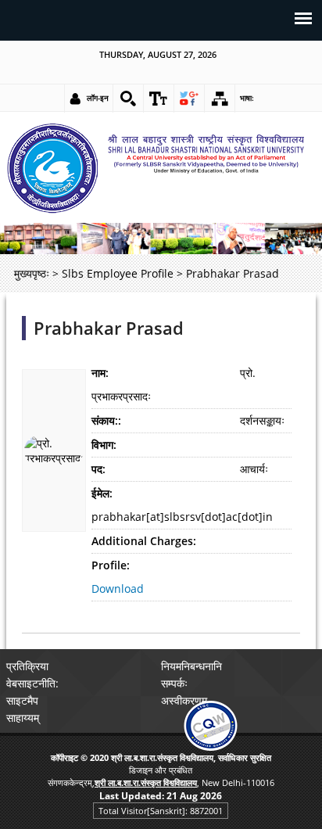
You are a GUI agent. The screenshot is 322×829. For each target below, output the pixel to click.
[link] (128, 98)
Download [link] (117, 588)
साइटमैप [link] (22, 700)
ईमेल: (102, 493)
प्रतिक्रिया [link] (27, 666)
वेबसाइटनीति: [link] (32, 683)
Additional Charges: (143, 540)
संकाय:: (106, 420)
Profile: (110, 565)
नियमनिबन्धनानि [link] (191, 666)
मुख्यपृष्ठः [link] (31, 273)
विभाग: (103, 444)
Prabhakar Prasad (109, 328)
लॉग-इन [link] (98, 97)
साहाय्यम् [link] (22, 717)
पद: (98, 468)
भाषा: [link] (247, 97)
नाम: (100, 372)
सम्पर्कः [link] (174, 683)
